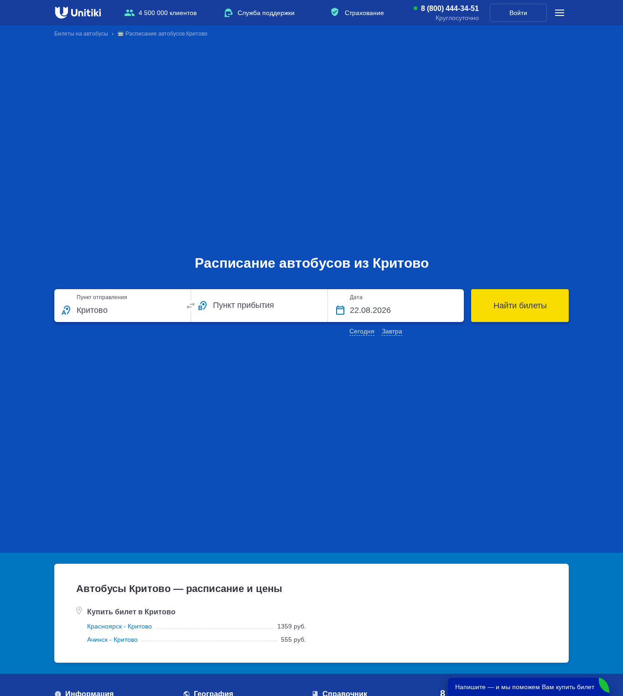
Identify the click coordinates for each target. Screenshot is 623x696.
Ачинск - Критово (112, 639)
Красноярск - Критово (119, 626)
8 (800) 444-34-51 (450, 8)
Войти (518, 12)
